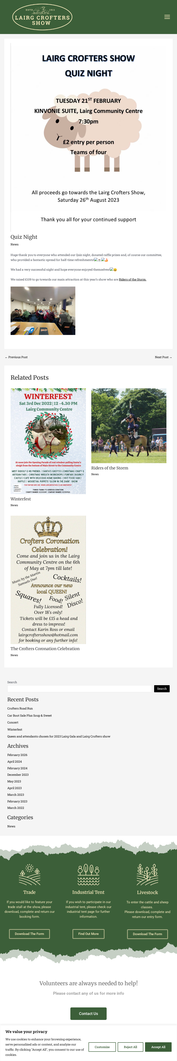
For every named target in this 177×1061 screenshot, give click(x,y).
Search (12, 682)
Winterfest (21, 499)
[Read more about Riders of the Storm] (128, 425)
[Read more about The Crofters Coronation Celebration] (48, 579)
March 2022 (15, 808)
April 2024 (14, 761)
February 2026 (17, 755)
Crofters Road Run (20, 708)
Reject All (130, 1047)
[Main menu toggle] (167, 17)
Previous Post (16, 357)
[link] (132, 279)
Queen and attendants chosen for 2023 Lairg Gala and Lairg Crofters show (58, 736)
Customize (102, 1047)
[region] (88, 1043)
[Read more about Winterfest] (48, 441)
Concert (12, 722)
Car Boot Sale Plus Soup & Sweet (29, 715)
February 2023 (17, 801)
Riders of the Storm (109, 468)
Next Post (163, 357)
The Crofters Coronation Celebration (45, 648)
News (15, 244)
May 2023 (14, 781)
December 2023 (17, 775)
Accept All (158, 1047)
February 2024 (17, 768)
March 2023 (15, 795)
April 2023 (14, 788)
